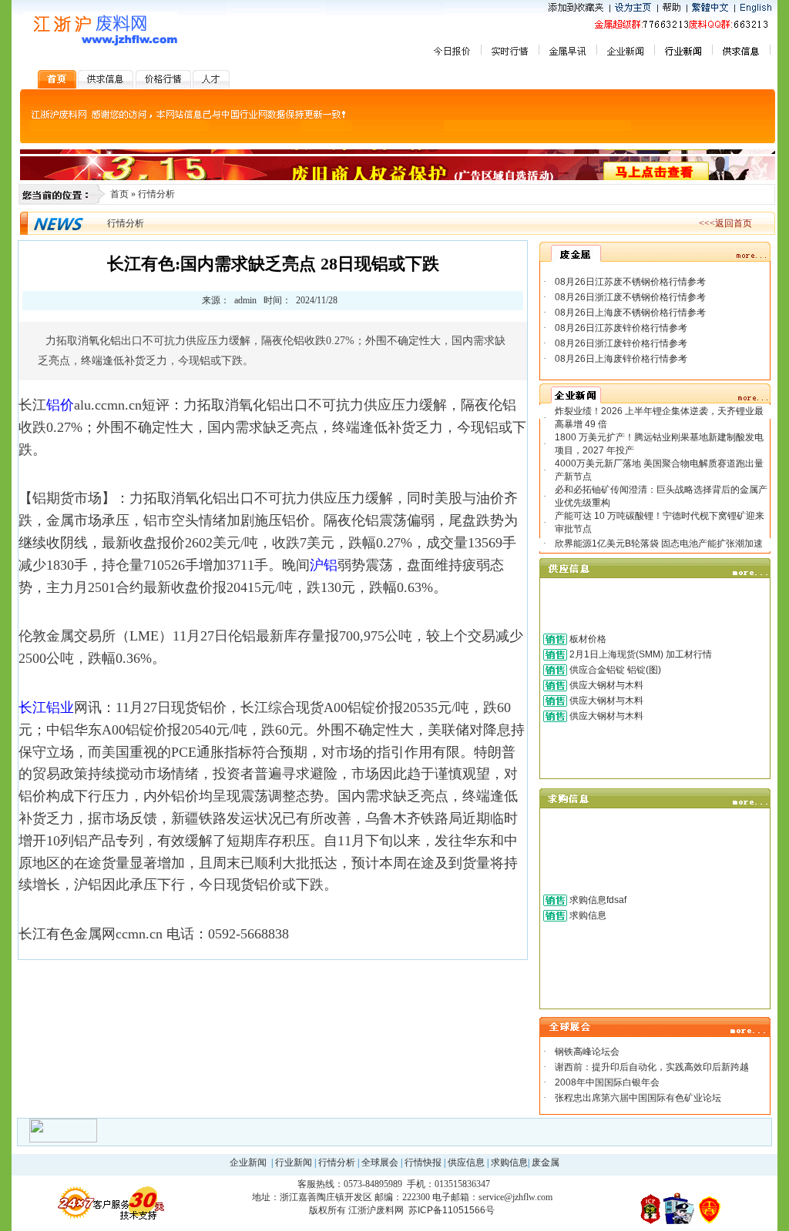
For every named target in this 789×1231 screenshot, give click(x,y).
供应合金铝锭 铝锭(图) (615, 669)
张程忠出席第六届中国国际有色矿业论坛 (638, 1097)
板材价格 (587, 639)
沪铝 (323, 565)
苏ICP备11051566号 (451, 1210)
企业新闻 (248, 1162)
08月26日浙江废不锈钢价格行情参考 (630, 297)
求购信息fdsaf (597, 900)
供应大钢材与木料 (606, 685)
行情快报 (423, 1162)
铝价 (60, 405)
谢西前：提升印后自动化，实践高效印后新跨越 (652, 1067)
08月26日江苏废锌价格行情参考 (621, 328)
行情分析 (156, 194)
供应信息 (466, 1162)
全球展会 (379, 1162)
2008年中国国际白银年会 (607, 1082)
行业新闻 (293, 1162)
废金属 (545, 1162)
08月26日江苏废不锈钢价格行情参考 (630, 281)
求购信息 (587, 915)
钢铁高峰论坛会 (587, 1051)
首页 (119, 194)
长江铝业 (46, 707)
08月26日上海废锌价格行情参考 (621, 358)
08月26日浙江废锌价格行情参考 (621, 343)
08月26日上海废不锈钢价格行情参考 (630, 312)
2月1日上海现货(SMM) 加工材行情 (640, 654)
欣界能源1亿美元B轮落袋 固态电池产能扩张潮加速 (659, 543)
